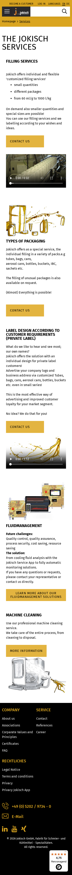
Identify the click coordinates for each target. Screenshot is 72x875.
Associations (11, 725)
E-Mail (17, 816)
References (44, 725)
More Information (26, 651)
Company (11, 709)
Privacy (7, 783)
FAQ (4, 750)
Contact (41, 718)
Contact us (20, 141)
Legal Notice (11, 770)
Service (43, 709)
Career (41, 732)
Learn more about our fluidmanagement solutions (36, 595)
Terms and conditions (17, 776)
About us (8, 718)
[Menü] (65, 852)
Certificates (10, 744)
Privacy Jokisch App (16, 790)
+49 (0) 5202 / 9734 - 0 (31, 806)
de (67, 3)
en (63, 3)
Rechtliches (14, 761)
